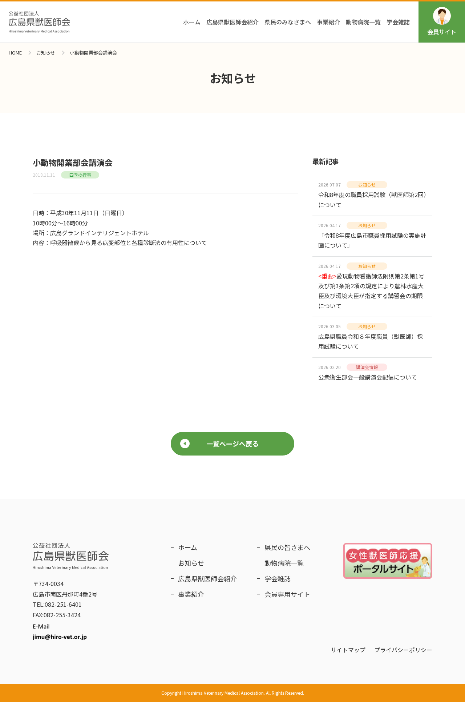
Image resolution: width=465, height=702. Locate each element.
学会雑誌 (398, 21)
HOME (15, 52)
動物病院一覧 (363, 21)
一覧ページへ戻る (232, 443)
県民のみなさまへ (287, 21)
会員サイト (441, 31)
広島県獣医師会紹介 (232, 21)
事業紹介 (328, 21)
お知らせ (45, 52)
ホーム (192, 21)
